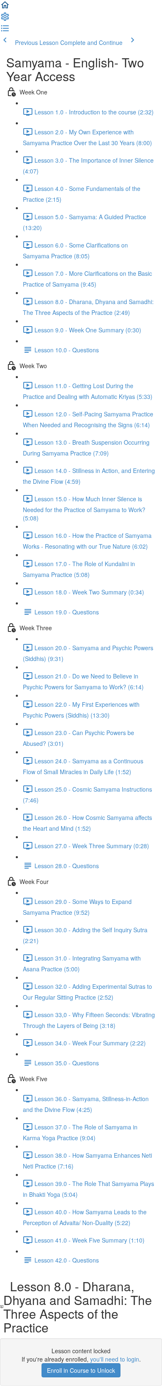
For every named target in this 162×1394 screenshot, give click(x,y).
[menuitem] (5, 19)
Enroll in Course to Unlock (81, 1370)
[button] (5, 7)
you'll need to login (114, 1359)
